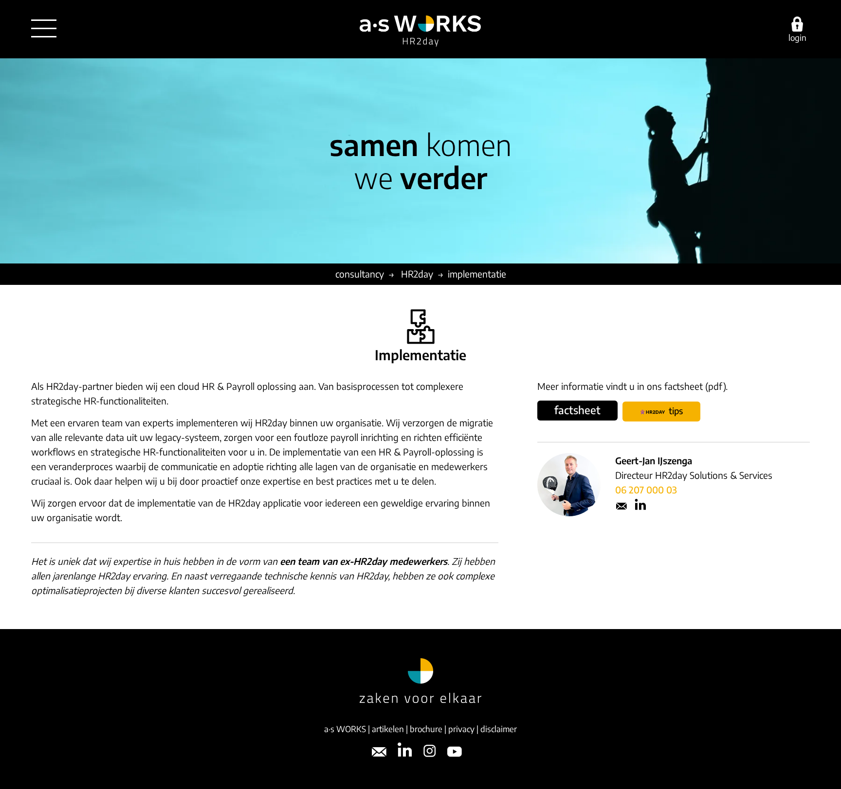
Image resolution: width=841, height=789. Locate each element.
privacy (461, 728)
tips (674, 410)
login (797, 37)
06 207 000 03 (646, 489)
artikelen (388, 728)
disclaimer (498, 728)
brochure (426, 728)
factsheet (577, 410)
